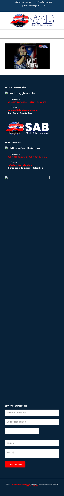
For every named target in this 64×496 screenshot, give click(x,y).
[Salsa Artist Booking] (32, 20)
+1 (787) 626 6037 (43, 2)
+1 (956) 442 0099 (22, 2)
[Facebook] (32, 9)
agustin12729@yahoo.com (33, 5)
